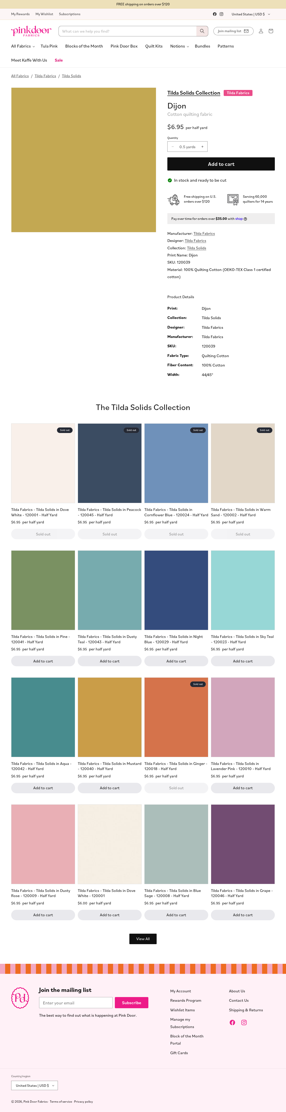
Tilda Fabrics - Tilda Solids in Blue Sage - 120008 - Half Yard (172, 893)
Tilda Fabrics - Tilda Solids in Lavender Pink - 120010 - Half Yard (241, 766)
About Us (237, 990)
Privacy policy (83, 1101)
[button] (22, 46)
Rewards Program (185, 1000)
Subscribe (131, 1002)
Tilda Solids (71, 75)
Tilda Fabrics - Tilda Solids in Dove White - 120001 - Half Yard (40, 512)
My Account (180, 990)
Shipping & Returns (246, 1009)
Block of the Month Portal (187, 1039)
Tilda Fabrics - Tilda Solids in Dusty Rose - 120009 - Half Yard (40, 893)
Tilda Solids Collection (193, 92)
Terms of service (61, 1101)
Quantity (172, 138)
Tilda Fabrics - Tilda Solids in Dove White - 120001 (106, 893)
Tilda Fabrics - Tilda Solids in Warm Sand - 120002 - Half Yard (241, 512)
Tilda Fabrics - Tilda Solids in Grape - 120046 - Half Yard (242, 893)
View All (143, 938)
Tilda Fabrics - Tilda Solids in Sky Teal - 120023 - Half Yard (242, 639)
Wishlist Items (182, 1009)
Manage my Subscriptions (182, 1023)
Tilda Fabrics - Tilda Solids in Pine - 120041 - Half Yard (40, 639)
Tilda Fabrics (45, 75)
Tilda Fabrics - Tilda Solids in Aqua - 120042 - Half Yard (41, 766)
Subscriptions (69, 14)
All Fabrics (20, 75)
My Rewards (20, 14)
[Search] (202, 31)
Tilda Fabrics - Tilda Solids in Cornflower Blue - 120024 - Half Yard (176, 512)
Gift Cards (179, 1052)
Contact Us (239, 1000)
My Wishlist (44, 14)
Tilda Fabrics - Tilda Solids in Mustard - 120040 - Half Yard (109, 766)
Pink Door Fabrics (35, 1101)
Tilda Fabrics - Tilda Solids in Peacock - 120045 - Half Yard (109, 512)
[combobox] (133, 31)
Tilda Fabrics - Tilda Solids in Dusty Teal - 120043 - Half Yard (107, 639)
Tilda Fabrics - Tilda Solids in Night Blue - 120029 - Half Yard (173, 639)
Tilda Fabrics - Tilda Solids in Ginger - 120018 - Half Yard (175, 766)
